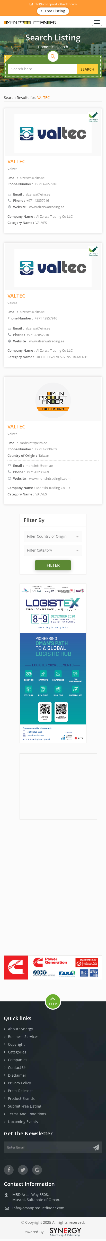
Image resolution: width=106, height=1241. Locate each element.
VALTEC (43, 97)
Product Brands (21, 1098)
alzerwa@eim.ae (37, 194)
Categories (17, 1052)
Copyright (16, 1044)
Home (43, 46)
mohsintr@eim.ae (39, 465)
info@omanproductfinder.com (55, 4)
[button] (53, 536)
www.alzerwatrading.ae (46, 207)
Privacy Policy (19, 1082)
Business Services (23, 1036)
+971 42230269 (37, 472)
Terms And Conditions (27, 1113)
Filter (53, 565)
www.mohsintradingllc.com (49, 478)
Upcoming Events (23, 1121)
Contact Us (17, 1067)
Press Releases (20, 1090)
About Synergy (20, 1028)
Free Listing (54, 11)
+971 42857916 (37, 200)
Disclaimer (17, 1075)
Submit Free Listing (24, 1106)
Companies (17, 1059)
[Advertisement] (58, 786)
